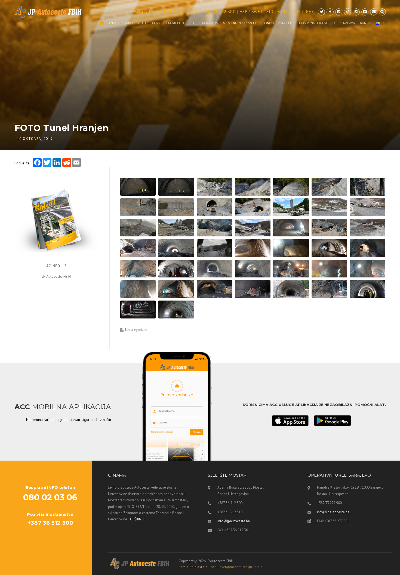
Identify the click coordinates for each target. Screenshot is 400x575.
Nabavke (350, 23)
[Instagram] (356, 12)
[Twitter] (321, 12)
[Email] (373, 12)
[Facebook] (330, 12)
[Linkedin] (338, 12)
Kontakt (366, 23)
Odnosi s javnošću (277, 23)
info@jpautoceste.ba (233, 521)
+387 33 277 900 (295, 11)
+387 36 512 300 (218, 11)
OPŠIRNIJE (137, 519)
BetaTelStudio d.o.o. (220, 567)
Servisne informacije (240, 23)
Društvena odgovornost (318, 23)
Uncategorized (136, 329)
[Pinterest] (347, 12)
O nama (113, 23)
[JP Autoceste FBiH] (48, 11)
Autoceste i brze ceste (143, 23)
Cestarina (210, 23)
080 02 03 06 (182, 11)
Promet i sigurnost (181, 23)
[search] (382, 12)
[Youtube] (364, 12)
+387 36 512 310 (256, 11)
